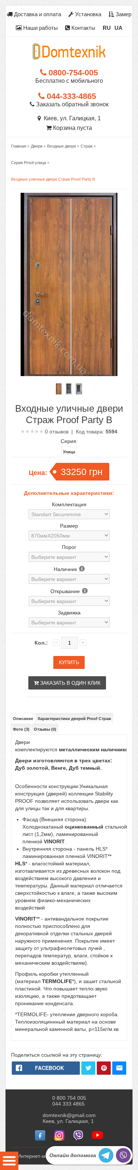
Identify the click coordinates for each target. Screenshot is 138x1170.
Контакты (82, 28)
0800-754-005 (72, 72)
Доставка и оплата (37, 14)
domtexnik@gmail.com (69, 1115)
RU (107, 28)
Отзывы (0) (45, 729)
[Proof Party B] (59, 388)
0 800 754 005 (69, 1098)
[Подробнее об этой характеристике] (81, 569)
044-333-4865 (70, 96)
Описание (23, 718)
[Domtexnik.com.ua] (69, 51)
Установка (87, 14)
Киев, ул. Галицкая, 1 (71, 118)
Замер (122, 14)
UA (118, 28)
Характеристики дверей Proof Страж (74, 718)
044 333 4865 (68, 1104)
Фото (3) (21, 729)
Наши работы (40, 28)
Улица (69, 452)
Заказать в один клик (69, 683)
